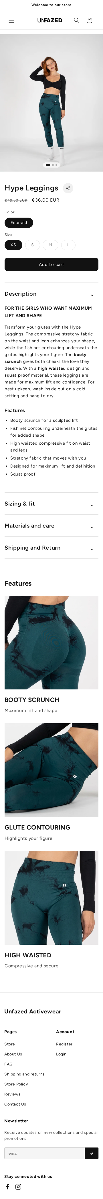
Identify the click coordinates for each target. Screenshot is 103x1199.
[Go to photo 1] (48, 165)
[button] (11, 20)
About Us (13, 1054)
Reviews (12, 1094)
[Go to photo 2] (53, 165)
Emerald (19, 222)
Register (64, 1044)
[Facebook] (7, 1187)
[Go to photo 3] (56, 165)
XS (13, 244)
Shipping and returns (24, 1074)
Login (61, 1054)
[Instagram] (18, 1187)
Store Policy (16, 1084)
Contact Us (15, 1104)
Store (9, 1044)
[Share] (68, 188)
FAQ (8, 1064)
